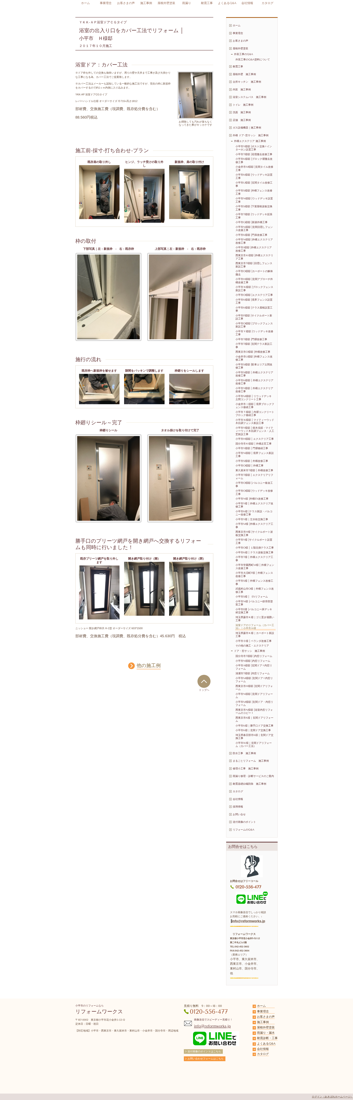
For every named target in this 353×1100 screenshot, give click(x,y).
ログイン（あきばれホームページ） (332, 1096)
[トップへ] (204, 681)
